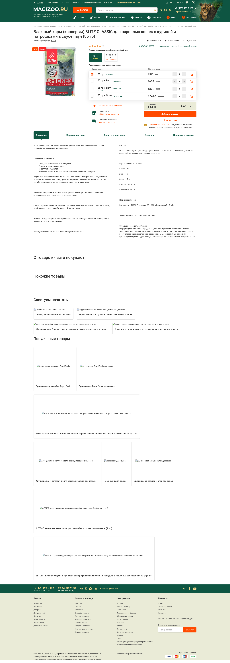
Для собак (38, 603)
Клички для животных (84, 629)
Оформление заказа (125, 616)
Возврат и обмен (82, 616)
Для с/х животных (41, 626)
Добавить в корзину (170, 114)
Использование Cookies (126, 613)
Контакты (108, 2)
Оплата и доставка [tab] (114, 135)
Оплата (76, 2)
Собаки (81, 17)
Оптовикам (191, 17)
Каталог (84, 10)
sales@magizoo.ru (41, 659)
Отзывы (120, 603)
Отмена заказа (81, 623)
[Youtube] (194, 588)
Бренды (138, 17)
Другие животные (117, 17)
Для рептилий (39, 613)
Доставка (65, 2)
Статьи (78, 607)
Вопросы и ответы (82, 626)
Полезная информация (91, 2)
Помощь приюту (123, 607)
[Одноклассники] (189, 588)
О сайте (120, 635)
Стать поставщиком (125, 632)
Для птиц (37, 616)
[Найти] (155, 10)
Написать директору (108, 589)
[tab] (95, 57)
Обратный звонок (183, 12)
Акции (173, 17)
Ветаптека (156, 17)
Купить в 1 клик (170, 120)
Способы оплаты (82, 613)
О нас (160, 603)
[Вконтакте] (184, 588)
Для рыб (37, 610)
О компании (53, 2)
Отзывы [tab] (149, 135)
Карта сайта (121, 610)
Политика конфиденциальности (130, 654)
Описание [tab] (41, 135)
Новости (78, 603)
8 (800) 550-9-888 (67, 587)
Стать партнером (165, 607)
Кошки (97, 17)
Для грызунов (39, 619)
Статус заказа (122, 619)
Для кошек (38, 607)
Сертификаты (122, 629)
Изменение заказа (83, 619)
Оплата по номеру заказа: (169, 625)
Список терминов (82, 632)
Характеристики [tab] (75, 135)
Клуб (118, 639)
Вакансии (162, 610)
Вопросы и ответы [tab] (183, 135)
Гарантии (79, 610)
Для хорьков (39, 623)
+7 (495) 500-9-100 (184, 8)
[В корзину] (191, 74)
